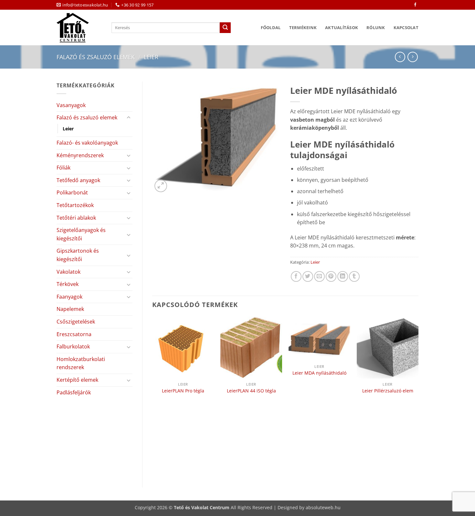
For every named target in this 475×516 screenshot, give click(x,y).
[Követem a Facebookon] (415, 5)
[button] (160, 186)
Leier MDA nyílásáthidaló (319, 373)
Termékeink (303, 27)
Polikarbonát (72, 192)
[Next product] (400, 57)
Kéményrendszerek (80, 155)
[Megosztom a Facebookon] (296, 276)
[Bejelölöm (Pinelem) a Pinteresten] (331, 276)
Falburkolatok (73, 346)
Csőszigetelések (76, 321)
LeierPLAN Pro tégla (183, 391)
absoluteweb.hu (323, 507)
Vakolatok (68, 271)
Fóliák (63, 167)
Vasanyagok (71, 105)
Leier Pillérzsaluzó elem (387, 391)
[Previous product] (412, 57)
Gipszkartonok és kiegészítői (78, 255)
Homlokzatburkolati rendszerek (81, 363)
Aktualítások (341, 27)
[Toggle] (128, 118)
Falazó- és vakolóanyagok (87, 142)
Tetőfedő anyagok (78, 180)
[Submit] (225, 27)
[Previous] (152, 396)
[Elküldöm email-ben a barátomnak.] (319, 276)
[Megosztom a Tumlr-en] (354, 276)
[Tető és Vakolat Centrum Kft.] (79, 27)
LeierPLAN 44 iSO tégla (251, 391)
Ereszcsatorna (74, 334)
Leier (151, 57)
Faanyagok (69, 296)
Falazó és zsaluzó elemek (96, 57)
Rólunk (375, 27)
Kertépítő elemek (77, 379)
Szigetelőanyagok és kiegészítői (81, 234)
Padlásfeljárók (74, 392)
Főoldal (271, 27)
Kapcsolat (406, 27)
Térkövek (68, 284)
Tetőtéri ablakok (76, 217)
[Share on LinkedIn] (342, 276)
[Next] (418, 396)
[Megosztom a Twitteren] (307, 276)
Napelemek (70, 309)
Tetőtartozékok (75, 205)
